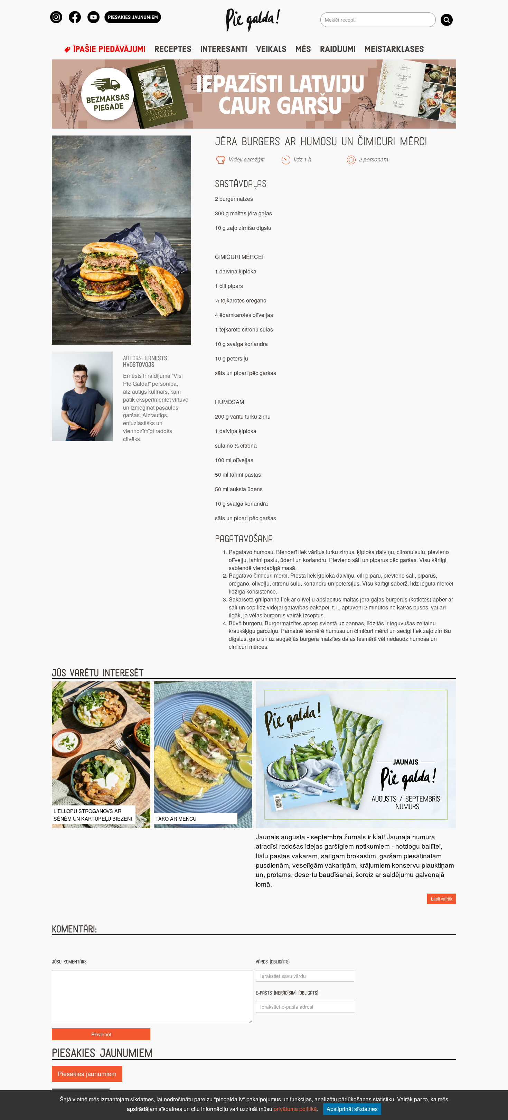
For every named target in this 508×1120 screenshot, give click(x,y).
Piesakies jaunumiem (87, 1073)
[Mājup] (254, 19)
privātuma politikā (295, 1109)
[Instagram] (56, 17)
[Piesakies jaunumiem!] (132, 17)
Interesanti (223, 49)
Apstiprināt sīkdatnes (352, 1109)
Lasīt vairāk (441, 899)
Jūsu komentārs (69, 961)
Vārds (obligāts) (273, 961)
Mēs (303, 49)
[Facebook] (75, 17)
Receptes (172, 49)
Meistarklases (394, 49)
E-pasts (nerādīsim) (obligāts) (287, 993)
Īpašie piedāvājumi (108, 49)
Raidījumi (338, 49)
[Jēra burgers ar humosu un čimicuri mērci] (121, 240)
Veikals (271, 49)
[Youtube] (93, 17)
